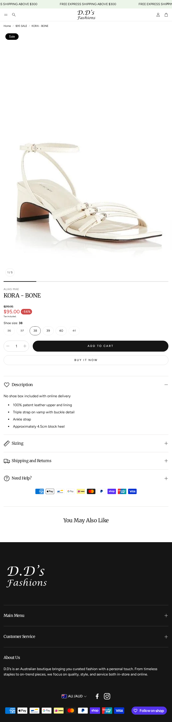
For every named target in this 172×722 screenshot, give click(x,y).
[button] (6, 15)
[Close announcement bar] (167, 3)
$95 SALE (21, 26)
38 (35, 331)
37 (22, 331)
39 (48, 331)
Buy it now (86, 360)
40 (61, 331)
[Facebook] (97, 696)
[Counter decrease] (8, 346)
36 (9, 331)
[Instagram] (107, 696)
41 (74, 331)
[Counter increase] (25, 346)
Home (7, 26)
